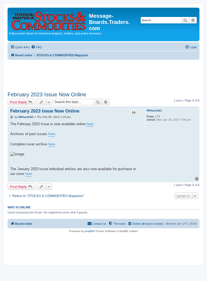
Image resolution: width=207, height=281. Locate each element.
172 (157, 116)
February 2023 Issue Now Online (47, 94)
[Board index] (49, 20)
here (90, 124)
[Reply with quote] (133, 112)
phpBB (89, 231)
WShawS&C (154, 110)
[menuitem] (36, 47)
